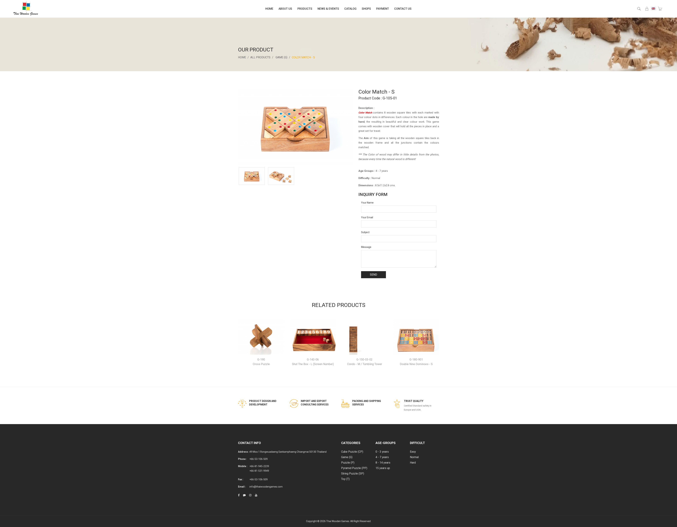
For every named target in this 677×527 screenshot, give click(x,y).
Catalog (350, 8)
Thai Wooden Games (337, 521)
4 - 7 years (382, 457)
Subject (365, 232)
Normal (414, 457)
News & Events (328, 8)
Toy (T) (345, 479)
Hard (413, 462)
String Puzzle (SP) (352, 473)
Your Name (367, 202)
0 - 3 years (382, 451)
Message (366, 247)
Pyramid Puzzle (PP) (354, 468)
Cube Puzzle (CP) (352, 451)
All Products (260, 57)
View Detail (261, 337)
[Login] (647, 8)
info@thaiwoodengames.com (266, 486)
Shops (366, 8)
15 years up (383, 468)
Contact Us (402, 8)
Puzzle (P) (347, 462)
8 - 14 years (383, 462)
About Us (285, 8)
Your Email (367, 217)
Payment (382, 8)
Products (304, 8)
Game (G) (281, 57)
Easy (413, 451)
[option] (251, 176)
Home (269, 8)
